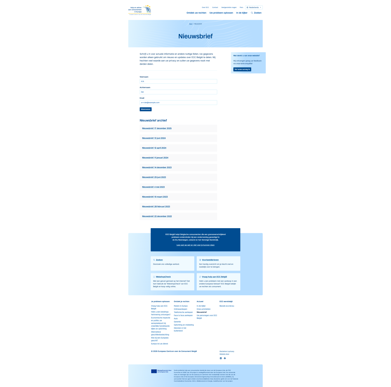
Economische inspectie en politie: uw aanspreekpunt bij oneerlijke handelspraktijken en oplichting (160, 323)
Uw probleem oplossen (221, 13)
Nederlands (254, 7)
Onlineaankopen (180, 309)
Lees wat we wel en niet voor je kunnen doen (196, 245)
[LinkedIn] (221, 358)
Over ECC (205, 7)
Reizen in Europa (181, 306)
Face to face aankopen (183, 315)
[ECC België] (140, 10)
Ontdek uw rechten (196, 13)
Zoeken (257, 13)
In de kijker (242, 13)
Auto (176, 318)
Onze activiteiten (203, 309)
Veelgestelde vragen (229, 7)
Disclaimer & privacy (227, 351)
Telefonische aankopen (183, 312)
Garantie (177, 322)
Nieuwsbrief (202, 312)
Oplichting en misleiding (184, 325)
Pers (241, 7)
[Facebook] (225, 358)
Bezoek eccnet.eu (227, 306)
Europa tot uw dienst (159, 344)
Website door (224, 354)
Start (190, 24)
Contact (215, 7)
